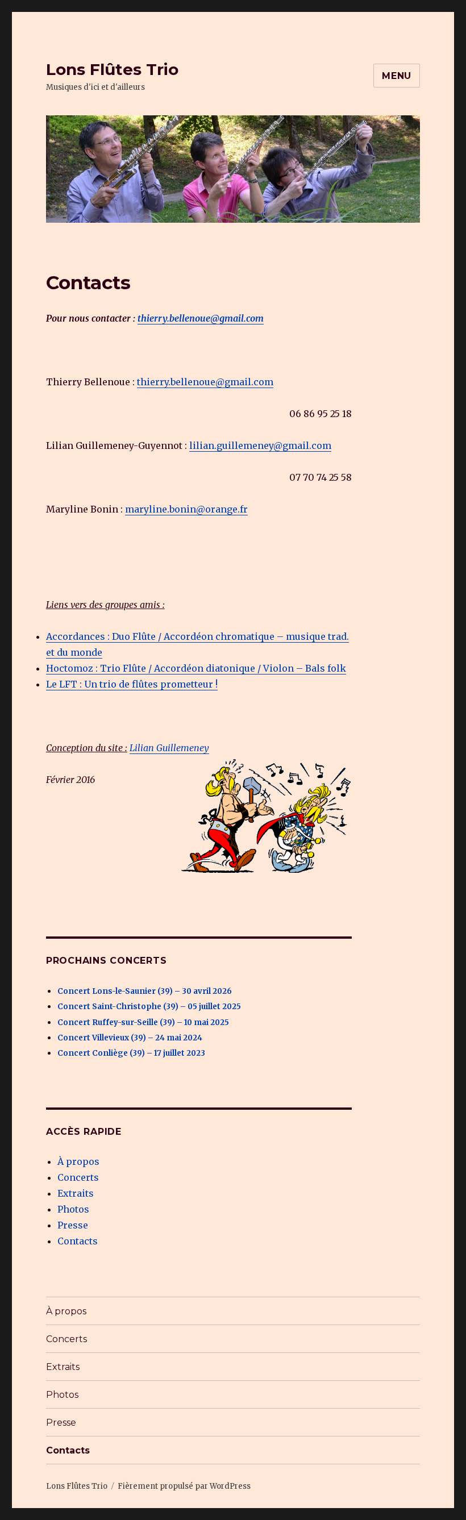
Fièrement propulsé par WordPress (184, 1486)
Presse (72, 1225)
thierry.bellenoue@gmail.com (201, 318)
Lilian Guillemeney (169, 747)
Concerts (78, 1177)
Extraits (75, 1193)
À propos (78, 1161)
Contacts (77, 1241)
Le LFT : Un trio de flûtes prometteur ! (132, 684)
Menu (396, 75)
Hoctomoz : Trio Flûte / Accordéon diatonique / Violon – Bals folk (196, 668)
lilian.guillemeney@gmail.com (260, 445)
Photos (73, 1209)
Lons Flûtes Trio (112, 69)
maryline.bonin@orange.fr (186, 509)
